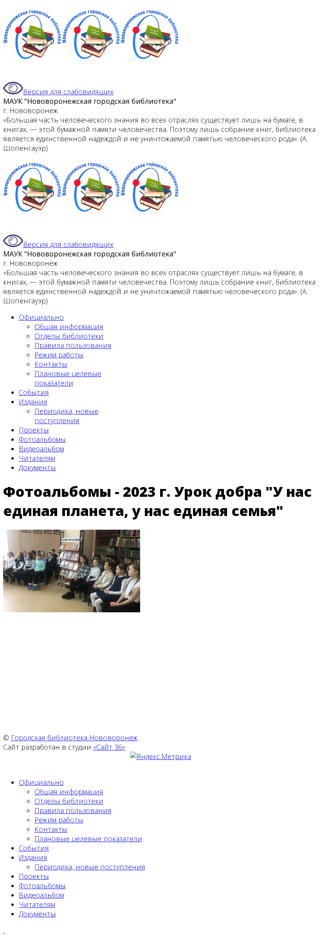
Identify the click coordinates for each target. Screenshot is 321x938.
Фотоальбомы (42, 439)
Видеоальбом (41, 448)
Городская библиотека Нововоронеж (74, 737)
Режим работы (58, 354)
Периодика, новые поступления (66, 415)
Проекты (34, 430)
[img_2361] (71, 609)
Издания (33, 401)
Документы (37, 467)
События (34, 392)
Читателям (37, 458)
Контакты (50, 364)
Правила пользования (73, 345)
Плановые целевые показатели (67, 378)
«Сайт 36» (109, 747)
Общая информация (68, 326)
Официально (41, 317)
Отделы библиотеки (68, 336)
